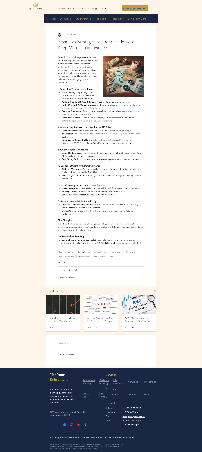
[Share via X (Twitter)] (64, 270)
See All (153, 291)
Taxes (111, 256)
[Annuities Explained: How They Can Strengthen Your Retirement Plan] (101, 304)
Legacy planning (100, 252)
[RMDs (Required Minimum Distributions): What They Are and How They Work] (139, 304)
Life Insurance (83, 18)
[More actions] (142, 34)
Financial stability (84, 256)
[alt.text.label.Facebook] (65, 425)
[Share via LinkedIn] (70, 270)
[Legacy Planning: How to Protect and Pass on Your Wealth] (63, 304)
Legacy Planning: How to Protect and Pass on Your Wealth (62, 320)
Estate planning (84, 252)
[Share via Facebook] (59, 270)
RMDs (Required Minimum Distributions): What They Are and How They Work (137, 320)
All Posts (51, 18)
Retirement (117, 18)
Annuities (65, 18)
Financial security (116, 252)
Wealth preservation (66, 256)
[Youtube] (79, 425)
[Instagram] (72, 425)
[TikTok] (85, 425)
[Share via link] (76, 270)
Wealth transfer (99, 256)
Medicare (101, 18)
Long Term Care (137, 18)
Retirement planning (66, 252)
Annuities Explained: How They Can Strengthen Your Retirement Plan (101, 320)
